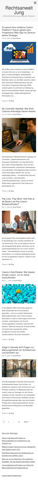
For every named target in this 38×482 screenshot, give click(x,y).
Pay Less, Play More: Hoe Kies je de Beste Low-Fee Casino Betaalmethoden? (18, 201)
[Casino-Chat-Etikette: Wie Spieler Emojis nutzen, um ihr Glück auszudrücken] (19, 305)
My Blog (11, 101)
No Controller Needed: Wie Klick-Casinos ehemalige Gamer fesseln (19, 110)
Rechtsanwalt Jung (19, 9)
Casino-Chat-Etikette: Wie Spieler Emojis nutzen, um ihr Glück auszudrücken (18, 274)
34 (19, 422)
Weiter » (26, 422)
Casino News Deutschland (11, 475)
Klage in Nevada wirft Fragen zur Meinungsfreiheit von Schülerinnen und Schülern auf (19, 350)
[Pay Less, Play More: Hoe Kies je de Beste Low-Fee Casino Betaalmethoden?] (19, 235)
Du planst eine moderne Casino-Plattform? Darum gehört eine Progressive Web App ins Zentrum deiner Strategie (18, 31)
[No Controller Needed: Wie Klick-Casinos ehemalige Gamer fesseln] (19, 154)
